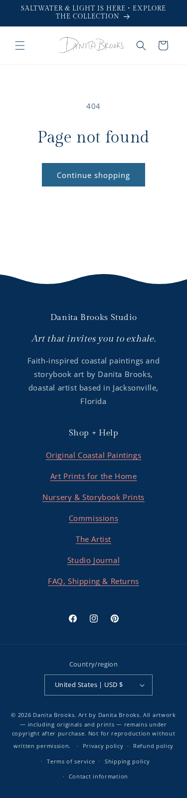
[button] (20, 45)
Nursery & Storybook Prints (93, 497)
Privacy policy (103, 746)
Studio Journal (93, 560)
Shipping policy (127, 761)
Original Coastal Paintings (94, 455)
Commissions (94, 518)
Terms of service (71, 761)
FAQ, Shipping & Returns (93, 581)
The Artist (93, 539)
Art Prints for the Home (93, 476)
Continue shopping (93, 175)
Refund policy (153, 746)
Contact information (98, 776)
